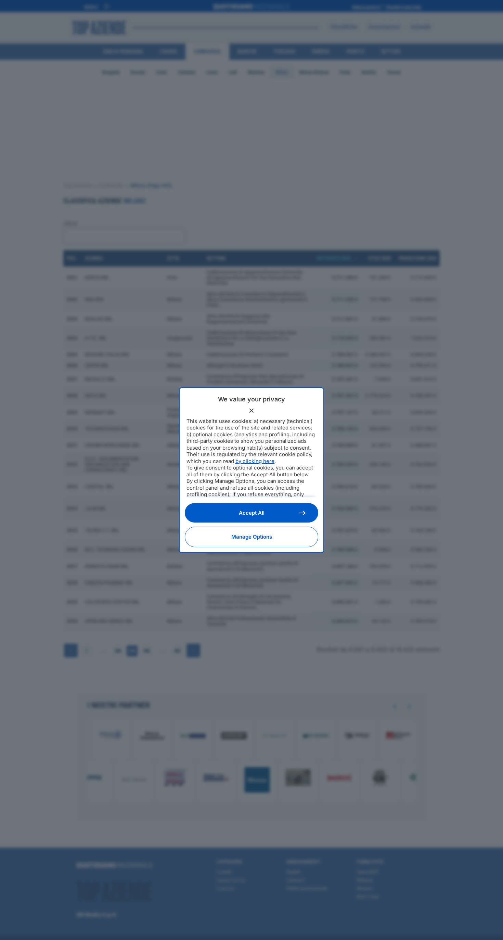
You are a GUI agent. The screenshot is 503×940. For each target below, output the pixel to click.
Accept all (252, 513)
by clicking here (254, 461)
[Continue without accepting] (251, 410)
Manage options (251, 536)
